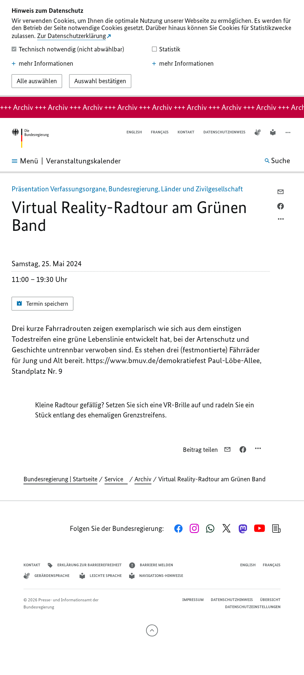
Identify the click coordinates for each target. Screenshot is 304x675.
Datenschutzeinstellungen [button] (253, 607)
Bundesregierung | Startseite (60, 479)
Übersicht (270, 599)
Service (116, 479)
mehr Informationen (46, 63)
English (134, 132)
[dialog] (152, 48)
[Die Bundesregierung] (30, 138)
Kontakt (186, 132)
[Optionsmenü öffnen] (281, 220)
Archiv (142, 479)
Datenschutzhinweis (224, 132)
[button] (288, 132)
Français (160, 132)
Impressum (193, 599)
